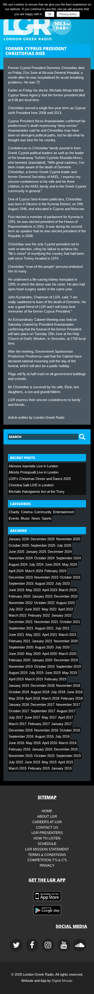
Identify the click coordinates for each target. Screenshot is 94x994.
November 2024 (21, 558)
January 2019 (19, 685)
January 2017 (61, 724)
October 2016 (70, 730)
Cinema (27, 512)
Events (14, 518)
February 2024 (55, 571)
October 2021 (70, 622)
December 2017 (43, 704)
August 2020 (44, 647)
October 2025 (19, 545)
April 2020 (49, 654)
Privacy (47, 865)
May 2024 (69, 564)
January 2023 (42, 596)
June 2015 (32, 762)
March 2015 (17, 768)
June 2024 (52, 564)
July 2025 (64, 545)
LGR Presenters (47, 833)
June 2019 (52, 673)
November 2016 (46, 730)
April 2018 (32, 698)
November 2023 (46, 577)
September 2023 (21, 583)
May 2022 (49, 609)
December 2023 (21, 577)
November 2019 (21, 666)
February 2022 (39, 615)
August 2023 (44, 583)
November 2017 (68, 704)
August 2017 (66, 711)
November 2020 (66, 641)
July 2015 (16, 762)
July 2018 (58, 692)
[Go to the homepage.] (47, 25)
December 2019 (66, 660)
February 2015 (39, 768)
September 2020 (21, 647)
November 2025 (68, 539)
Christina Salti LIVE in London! (31, 485)
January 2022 (61, 615)
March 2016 (67, 743)
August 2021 (44, 628)
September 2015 (68, 756)
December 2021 (21, 622)
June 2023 (16, 590)
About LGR (47, 816)
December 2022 (66, 596)
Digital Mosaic (62, 981)
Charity (14, 512)
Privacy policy (68, 14)
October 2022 (44, 603)
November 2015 (21, 756)
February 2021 (19, 641)
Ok (49, 14)
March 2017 (17, 724)
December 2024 (60, 552)
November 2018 (68, 685)
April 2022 (65, 609)
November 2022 (21, 603)
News (35, 518)
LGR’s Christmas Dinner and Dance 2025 (40, 479)
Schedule (47, 844)
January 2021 (42, 641)
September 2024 (68, 558)
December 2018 (43, 685)
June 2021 (16, 635)
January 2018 (19, 704)
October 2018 (19, 692)
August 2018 (40, 692)
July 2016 (62, 736)
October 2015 (44, 756)
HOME (47, 811)
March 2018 (50, 698)
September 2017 (43, 711)
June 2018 (74, 692)
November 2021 (46, 622)
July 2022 (16, 609)
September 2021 (21, 628)
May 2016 (33, 743)
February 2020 (19, 660)
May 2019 (69, 673)
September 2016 (21, 736)
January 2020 (42, 660)
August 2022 (65, 603)
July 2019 (36, 673)
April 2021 (49, 635)
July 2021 (62, 628)
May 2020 (33, 654)
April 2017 (65, 717)
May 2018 (16, 698)
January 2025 (36, 552)
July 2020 (62, 647)
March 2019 (34, 679)
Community (43, 512)
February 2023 (19, 596)
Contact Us (47, 827)
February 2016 (19, 749)
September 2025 (43, 545)
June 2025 (16, 552)
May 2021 (33, 635)
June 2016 (16, 743)
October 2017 (19, 711)
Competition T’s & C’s (47, 860)
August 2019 (18, 673)
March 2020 (67, 654)
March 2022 (17, 615)
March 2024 (34, 571)
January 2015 (61, 768)
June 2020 (16, 654)
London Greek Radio (49, 417)
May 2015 (49, 762)
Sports (47, 518)
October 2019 (44, 666)
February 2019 (55, 679)
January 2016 (42, 749)
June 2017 (32, 717)
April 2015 (65, 762)
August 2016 (44, 736)
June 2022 (32, 609)
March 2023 (67, 590)
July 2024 (36, 564)
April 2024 (16, 571)
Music (25, 518)
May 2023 (33, 590)
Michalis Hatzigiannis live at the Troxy (37, 491)
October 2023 (70, 577)
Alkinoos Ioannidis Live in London (33, 466)
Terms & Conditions (47, 855)
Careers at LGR (47, 822)
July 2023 (62, 583)
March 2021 (67, 635)
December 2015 (66, 749)
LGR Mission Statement (47, 849)
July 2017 (16, 717)
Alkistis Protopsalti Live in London (33, 472)
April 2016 (49, 743)
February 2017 (39, 724)
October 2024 (44, 558)
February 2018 (72, 698)
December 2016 (21, 730)
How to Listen (47, 838)
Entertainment (63, 512)
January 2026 (19, 539)
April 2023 (49, 590)
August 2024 (18, 564)
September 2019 (68, 666)
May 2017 (49, 717)
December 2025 (43, 539)
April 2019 (16, 679)
